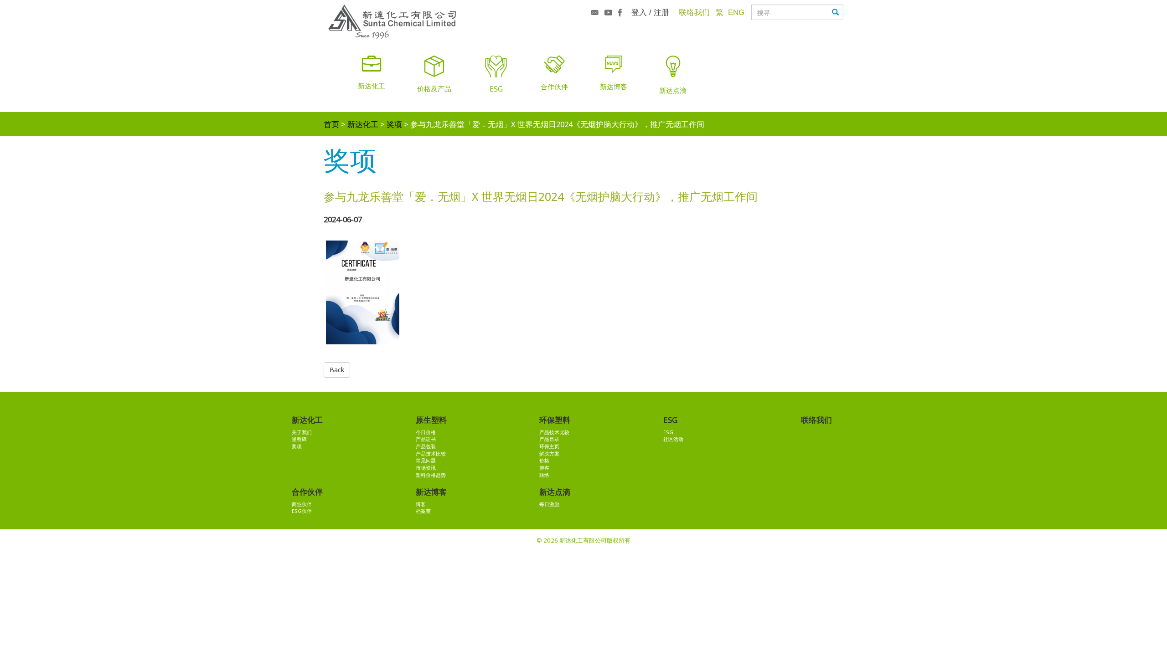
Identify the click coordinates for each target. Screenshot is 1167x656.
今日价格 (426, 432)
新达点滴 (554, 492)
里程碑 (299, 439)
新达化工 (362, 124)
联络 (544, 475)
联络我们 (694, 12)
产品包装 (426, 446)
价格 (544, 460)
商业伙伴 (302, 504)
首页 (331, 124)
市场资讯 (426, 467)
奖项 (394, 124)
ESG (670, 420)
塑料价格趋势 (431, 475)
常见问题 (426, 460)
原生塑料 (431, 420)
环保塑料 (554, 420)
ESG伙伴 (302, 510)
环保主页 (549, 446)
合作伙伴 (307, 492)
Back (337, 369)
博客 (544, 467)
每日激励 (549, 504)
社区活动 (673, 439)
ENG (736, 12)
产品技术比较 (431, 453)
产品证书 (426, 439)
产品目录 (549, 439)
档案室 (423, 510)
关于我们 (302, 432)
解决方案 (549, 453)
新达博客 (431, 492)
